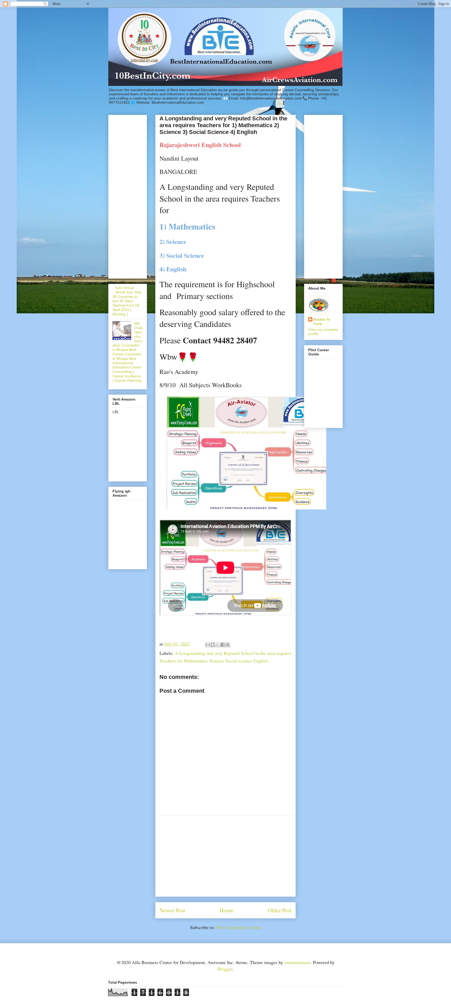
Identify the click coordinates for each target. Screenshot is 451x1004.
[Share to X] (217, 644)
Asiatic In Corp (321, 321)
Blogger (224, 969)
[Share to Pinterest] (227, 644)
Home (226, 910)
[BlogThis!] (212, 644)
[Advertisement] (225, 856)
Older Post (280, 910)
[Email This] (207, 644)
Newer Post (172, 910)
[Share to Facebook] (222, 644)
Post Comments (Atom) (238, 927)
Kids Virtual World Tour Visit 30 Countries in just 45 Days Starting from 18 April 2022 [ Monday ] (126, 301)
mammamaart (297, 962)
